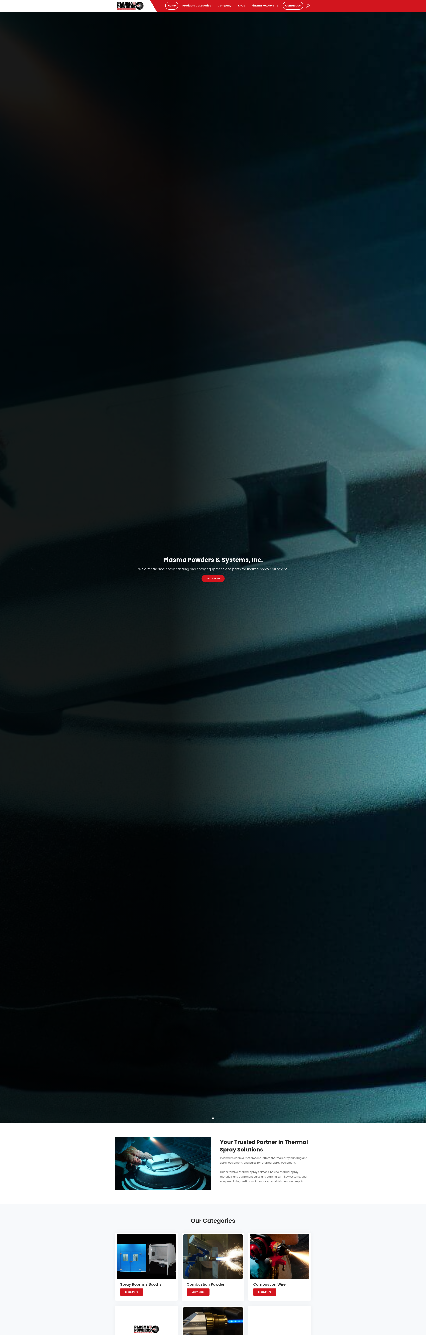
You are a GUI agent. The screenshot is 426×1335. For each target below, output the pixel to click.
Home (172, 5)
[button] (32, 567)
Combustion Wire (269, 1284)
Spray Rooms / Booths (141, 1284)
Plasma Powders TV (265, 5)
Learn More (131, 1291)
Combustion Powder (205, 1284)
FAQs (241, 5)
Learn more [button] (213, 578)
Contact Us (293, 5)
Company (224, 5)
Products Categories (196, 5)
